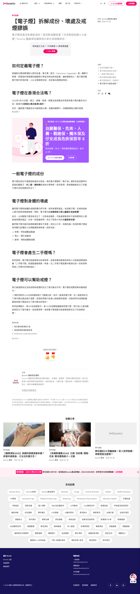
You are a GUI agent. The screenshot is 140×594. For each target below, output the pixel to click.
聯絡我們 (6, 566)
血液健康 (65, 533)
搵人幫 (67, 3)
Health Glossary (124, 492)
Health (108, 492)
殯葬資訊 (96, 513)
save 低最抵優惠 (56, 158)
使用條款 (85, 585)
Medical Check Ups (48, 499)
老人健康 (70, 526)
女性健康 (28, 513)
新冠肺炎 (83, 513)
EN (101, 3)
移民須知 (44, 526)
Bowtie (9, 4)
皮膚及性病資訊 (88, 519)
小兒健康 (55, 513)
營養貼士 (18, 519)
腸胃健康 (38, 533)
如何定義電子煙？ (107, 68)
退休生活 (108, 533)
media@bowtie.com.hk (81, 568)
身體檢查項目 (93, 533)
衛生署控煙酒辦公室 (22, 327)
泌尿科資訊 (124, 513)
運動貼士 (122, 533)
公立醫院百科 (89, 506)
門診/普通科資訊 (58, 540)
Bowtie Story (15, 492)
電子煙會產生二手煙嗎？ (110, 80)
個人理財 (42, 506)
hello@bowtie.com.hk (80, 562)
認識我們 (6, 563)
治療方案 (110, 513)
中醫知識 (126, 499)
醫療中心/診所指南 (38, 540)
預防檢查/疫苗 (77, 540)
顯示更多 (15, 338)
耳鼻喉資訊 (85, 526)
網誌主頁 (24, 3)
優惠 (60, 3)
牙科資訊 (32, 519)
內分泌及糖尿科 (58, 506)
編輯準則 (94, 585)
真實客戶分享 (106, 519)
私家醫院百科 (15, 526)
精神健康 (57, 526)
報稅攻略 (14, 513)
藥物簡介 (51, 533)
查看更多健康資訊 (29, 390)
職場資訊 (99, 526)
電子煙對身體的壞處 (108, 77)
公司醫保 (74, 506)
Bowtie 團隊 (7, 460)
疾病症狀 (72, 519)
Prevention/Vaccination (87, 499)
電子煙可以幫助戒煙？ (109, 84)
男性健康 (58, 519)
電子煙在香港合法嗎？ (109, 71)
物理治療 (45, 519)
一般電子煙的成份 (107, 74)
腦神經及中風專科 (21, 533)
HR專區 (13, 499)
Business (64, 492)
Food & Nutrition (92, 492)
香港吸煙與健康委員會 (23, 330)
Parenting (67, 499)
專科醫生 (41, 513)
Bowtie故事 (31, 492)
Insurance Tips (28, 499)
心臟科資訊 (69, 513)
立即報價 (131, 3)
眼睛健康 (121, 519)
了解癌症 (15, 506)
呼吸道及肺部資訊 (121, 506)
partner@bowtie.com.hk (81, 574)
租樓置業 (30, 526)
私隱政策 (76, 585)
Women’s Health (110, 499)
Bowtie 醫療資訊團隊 (109, 19)
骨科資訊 (106, 540)
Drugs (76, 492)
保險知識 (28, 506)
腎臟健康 (126, 526)
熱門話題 (15, 15)
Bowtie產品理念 (48, 492)
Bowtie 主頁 (7, 559)
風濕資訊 (92, 540)
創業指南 (104, 506)
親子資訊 (78, 533)
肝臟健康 (112, 526)
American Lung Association (25, 334)
